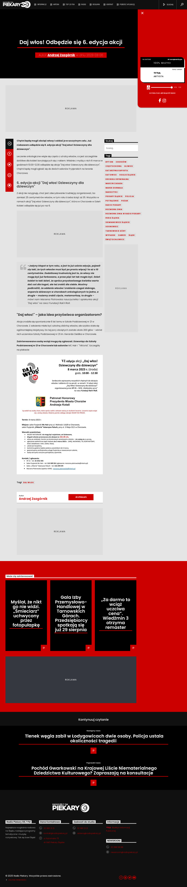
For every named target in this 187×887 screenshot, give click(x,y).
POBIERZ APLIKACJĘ (127, 4)
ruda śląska (112, 218)
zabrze (122, 235)
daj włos (28, 482)
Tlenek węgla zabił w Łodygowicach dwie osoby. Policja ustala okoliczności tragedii (94, 738)
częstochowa (114, 166)
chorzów (121, 162)
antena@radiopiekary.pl (89, 833)
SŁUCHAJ (169, 4)
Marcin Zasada (114, 183)
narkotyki (112, 192)
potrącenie (112, 201)
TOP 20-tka (70, 4)
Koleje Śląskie (128, 175)
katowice (111, 175)
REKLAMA (96, 4)
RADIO (83, 4)
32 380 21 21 (49, 828)
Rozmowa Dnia (114, 209)
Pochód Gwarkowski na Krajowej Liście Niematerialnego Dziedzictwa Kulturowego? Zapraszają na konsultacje (94, 770)
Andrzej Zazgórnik (61, 55)
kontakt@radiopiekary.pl (55, 833)
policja (129, 196)
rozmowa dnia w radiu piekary (123, 213)
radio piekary (113, 205)
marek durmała (114, 188)
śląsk (132, 235)
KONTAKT (110, 4)
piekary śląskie (114, 196)
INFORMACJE (42, 4)
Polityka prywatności (17, 880)
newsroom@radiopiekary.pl (124, 852)
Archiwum (81, 497)
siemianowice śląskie (118, 222)
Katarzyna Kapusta (117, 170)
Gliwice (128, 166)
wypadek (110, 235)
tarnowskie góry (116, 231)
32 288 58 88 (117, 847)
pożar (124, 201)
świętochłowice (115, 239)
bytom (109, 162)
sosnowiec (112, 226)
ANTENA (56, 4)
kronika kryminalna (117, 179)
